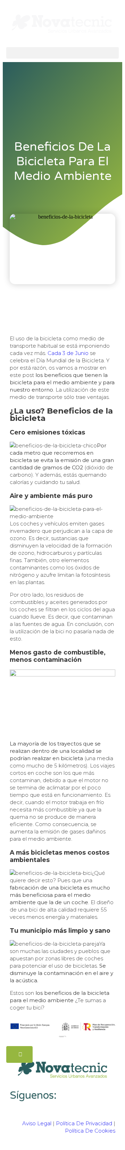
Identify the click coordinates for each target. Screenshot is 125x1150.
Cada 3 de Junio (68, 353)
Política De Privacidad (84, 1123)
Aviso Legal (36, 1123)
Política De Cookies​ (90, 1130)
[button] (62, 53)
